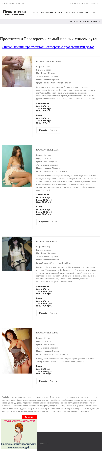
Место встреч (47, 13)
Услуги (80, 13)
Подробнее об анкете (48, 130)
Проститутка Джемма (48, 61)
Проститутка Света (47, 332)
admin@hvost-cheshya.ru (14, 3)
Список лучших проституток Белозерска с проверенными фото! (48, 47)
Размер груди (69, 13)
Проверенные (91, 13)
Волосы (58, 13)
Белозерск (74, 3)
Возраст (36, 13)
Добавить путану (89, 3)
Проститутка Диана (47, 150)
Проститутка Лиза (46, 241)
